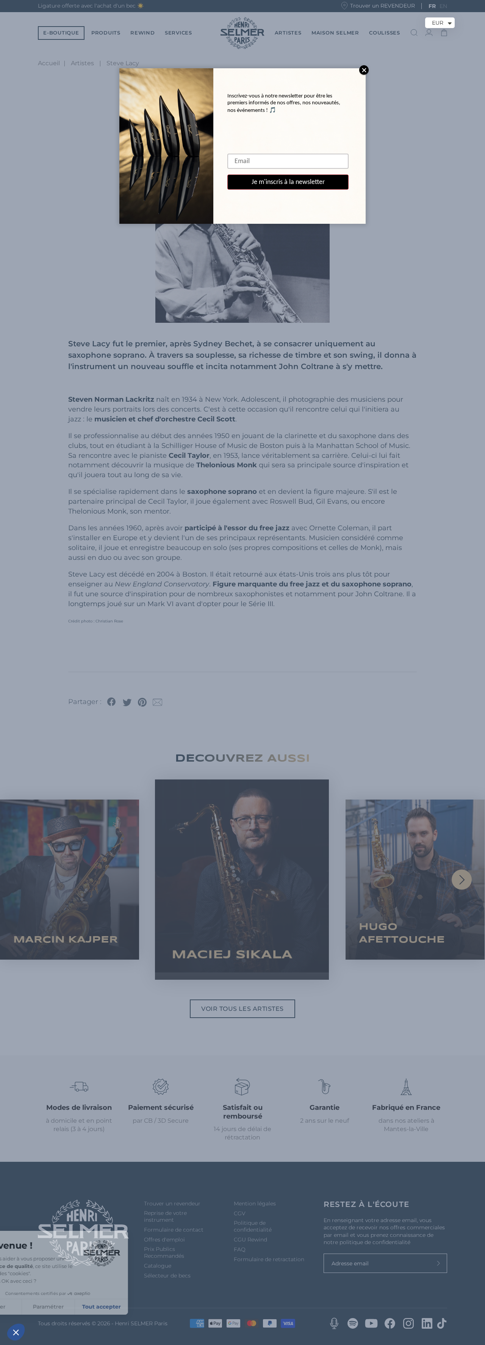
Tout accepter (140, 1306)
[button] (16, 1332)
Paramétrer (87, 1306)
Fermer (34, 1306)
